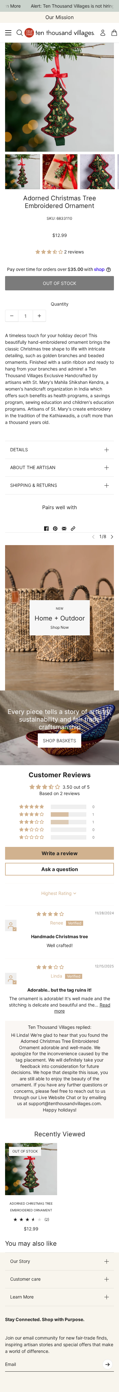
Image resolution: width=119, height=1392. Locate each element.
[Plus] (39, 316)
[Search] (20, 33)
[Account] (103, 33)
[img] (50, 914)
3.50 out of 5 (76, 787)
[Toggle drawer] (8, 32)
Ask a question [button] (59, 869)
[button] (50, 251)
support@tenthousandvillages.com (65, 1103)
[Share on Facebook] (46, 528)
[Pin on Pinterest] (55, 528)
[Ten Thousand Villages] (59, 33)
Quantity (60, 304)
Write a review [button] (60, 853)
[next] (112, 536)
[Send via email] (64, 528)
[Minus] (11, 316)
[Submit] (107, 1364)
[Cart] (114, 33)
